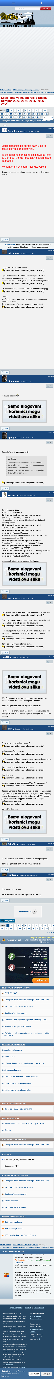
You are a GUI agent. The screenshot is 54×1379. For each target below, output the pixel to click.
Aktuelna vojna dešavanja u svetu (26, 90)
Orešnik (7, 1130)
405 (38, 117)
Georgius (12, 131)
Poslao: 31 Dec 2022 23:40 (29, 131)
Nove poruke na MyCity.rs (13, 1045)
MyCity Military (5, 90)
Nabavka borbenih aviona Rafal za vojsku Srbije (24, 1123)
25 (11, 117)
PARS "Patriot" (10, 993)
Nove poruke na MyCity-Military (16, 988)
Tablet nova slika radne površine (17, 1083)
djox (10, 381)
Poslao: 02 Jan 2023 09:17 (28, 844)
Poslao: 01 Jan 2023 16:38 (24, 598)
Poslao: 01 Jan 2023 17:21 (21, 657)
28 (24, 117)
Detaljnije (19, 1262)
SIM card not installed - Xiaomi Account (21, 1077)
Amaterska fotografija (13, 1050)
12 (2, 114)
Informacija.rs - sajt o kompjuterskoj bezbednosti (24, 1063)
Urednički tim (39, 1307)
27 (20, 117)
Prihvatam (34, 1374)
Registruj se (10, 244)
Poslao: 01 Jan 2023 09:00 (24, 253)
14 (11, 114)
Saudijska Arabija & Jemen (15, 1013)
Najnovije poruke (16, 1307)
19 (33, 114)
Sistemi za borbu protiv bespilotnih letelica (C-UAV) (25, 1020)
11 (45, 111)
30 (33, 117)
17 (24, 114)
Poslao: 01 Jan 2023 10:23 (24, 438)
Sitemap (28, 1307)
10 (40, 111)
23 (2, 117)
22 (47, 114)
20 (38, 114)
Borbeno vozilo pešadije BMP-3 (17, 1026)
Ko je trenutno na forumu (13, 1251)
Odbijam (46, 1374)
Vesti (31, 1316)
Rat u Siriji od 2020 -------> (15, 1207)
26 (15, 117)
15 (15, 114)
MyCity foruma (8, 1364)
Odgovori (9, 921)
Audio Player (9, 1057)
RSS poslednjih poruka (13, 1229)
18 (29, 114)
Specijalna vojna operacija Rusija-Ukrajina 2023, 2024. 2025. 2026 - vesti (27, 92)
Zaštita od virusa (36, 1319)
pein (10, 253)
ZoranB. (12, 495)
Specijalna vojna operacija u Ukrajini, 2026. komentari (26, 1000)
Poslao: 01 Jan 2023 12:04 (28, 496)
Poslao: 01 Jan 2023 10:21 (24, 381)
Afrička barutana (11, 1201)
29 (29, 117)
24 (6, 117)
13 (6, 114)
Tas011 (5, 657)
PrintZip (12, 844)
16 (20, 114)
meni (13, 3)
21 (42, 114)
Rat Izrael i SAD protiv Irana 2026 (18, 1006)
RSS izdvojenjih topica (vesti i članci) (20, 1235)
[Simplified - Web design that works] (39, 1339)
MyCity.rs (37, 1316)
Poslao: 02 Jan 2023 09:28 (28, 875)
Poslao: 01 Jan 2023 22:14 (24, 729)
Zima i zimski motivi (12, 1070)
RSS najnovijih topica (13, 1222)
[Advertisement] (27, 58)
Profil (6, 240)
